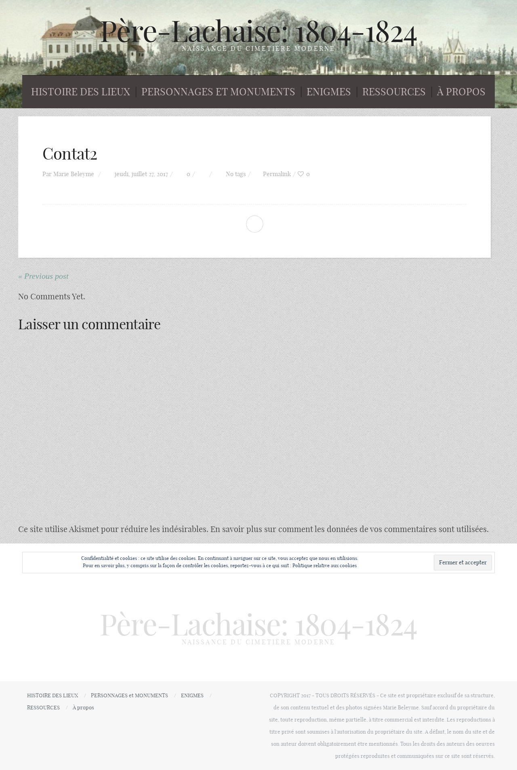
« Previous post (43, 275)
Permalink (277, 174)
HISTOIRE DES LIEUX (80, 91)
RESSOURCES (394, 91)
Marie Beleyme (73, 174)
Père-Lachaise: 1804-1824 (258, 31)
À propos (461, 91)
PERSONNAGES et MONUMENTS (218, 91)
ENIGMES (329, 91)
